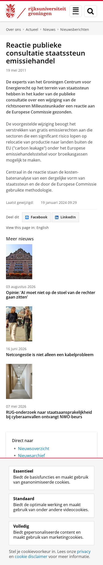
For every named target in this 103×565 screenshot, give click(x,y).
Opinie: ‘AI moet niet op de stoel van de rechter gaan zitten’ (50, 294)
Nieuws (49, 29)
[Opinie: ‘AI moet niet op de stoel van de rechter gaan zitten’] (19, 261)
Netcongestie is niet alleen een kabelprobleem (50, 354)
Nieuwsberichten (74, 29)
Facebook (39, 217)
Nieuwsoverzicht (33, 448)
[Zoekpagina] (90, 11)
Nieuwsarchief (31, 455)
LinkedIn (68, 217)
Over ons (13, 29)
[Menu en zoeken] (76, 11)
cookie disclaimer (31, 556)
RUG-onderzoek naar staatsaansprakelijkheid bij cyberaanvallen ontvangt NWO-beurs (49, 414)
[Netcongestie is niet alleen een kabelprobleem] (19, 323)
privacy (83, 551)
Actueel (32, 29)
